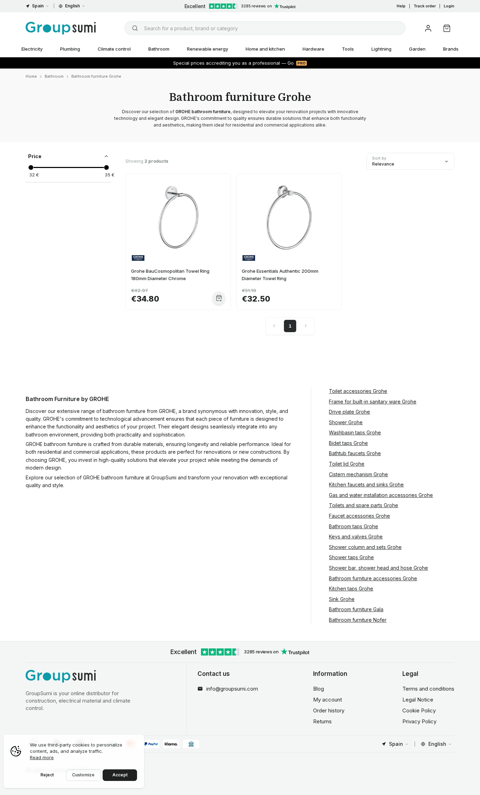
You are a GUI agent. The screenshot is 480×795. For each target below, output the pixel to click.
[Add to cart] (218, 297)
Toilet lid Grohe (346, 464)
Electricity (32, 49)
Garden (417, 49)
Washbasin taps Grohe (355, 432)
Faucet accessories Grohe (359, 516)
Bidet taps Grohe (348, 443)
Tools (348, 49)
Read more (42, 757)
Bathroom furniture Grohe (96, 76)
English (72, 5)
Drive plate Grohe (349, 412)
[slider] (30, 167)
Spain (38, 5)
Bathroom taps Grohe (353, 526)
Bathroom (158, 49)
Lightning (381, 49)
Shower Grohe (346, 422)
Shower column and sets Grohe (365, 547)
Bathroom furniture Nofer (358, 620)
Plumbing (70, 49)
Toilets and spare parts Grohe (363, 505)
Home (31, 76)
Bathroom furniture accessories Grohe (373, 578)
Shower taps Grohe (351, 557)
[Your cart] (446, 28)
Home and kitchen (265, 49)
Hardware (313, 49)
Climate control (114, 49)
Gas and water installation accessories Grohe (381, 495)
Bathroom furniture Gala (356, 609)
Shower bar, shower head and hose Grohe (378, 568)
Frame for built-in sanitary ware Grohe (372, 402)
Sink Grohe (342, 599)
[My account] (428, 28)
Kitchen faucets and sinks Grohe (366, 484)
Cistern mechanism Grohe (358, 474)
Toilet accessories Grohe (358, 391)
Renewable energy (207, 49)
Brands (451, 49)
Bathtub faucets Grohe (355, 453)
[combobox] (265, 28)
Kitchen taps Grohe (351, 589)
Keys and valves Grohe (356, 536)
